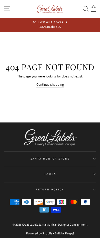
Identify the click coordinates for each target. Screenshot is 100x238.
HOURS (50, 174)
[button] (85, 9)
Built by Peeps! (64, 233)
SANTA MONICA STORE (50, 159)
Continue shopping (50, 84)
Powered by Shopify (39, 233)
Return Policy (50, 189)
